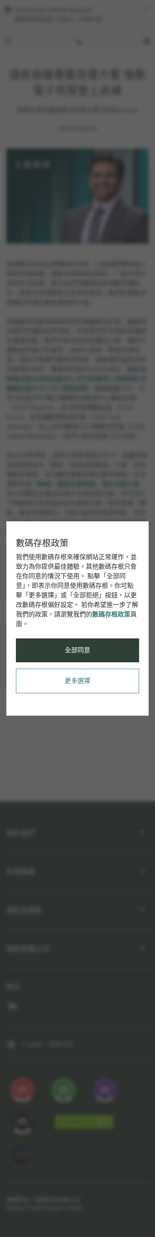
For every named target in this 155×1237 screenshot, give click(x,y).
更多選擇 (77, 680)
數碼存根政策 (111, 614)
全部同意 (77, 650)
